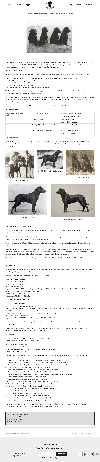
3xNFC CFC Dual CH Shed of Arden (16, 114)
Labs (19, 5)
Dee (45, 355)
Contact (89, 5)
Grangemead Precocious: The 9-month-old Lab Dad (50, 13)
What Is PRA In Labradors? (83, 433)
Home (10, 5)
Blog (70, 5)
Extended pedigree (11, 137)
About (79, 5)
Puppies (28, 5)
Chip (10, 404)
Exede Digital (54, 458)
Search (61, 454)
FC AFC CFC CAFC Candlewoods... (19, 433)
